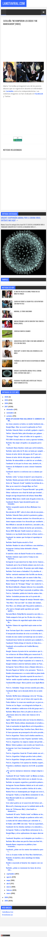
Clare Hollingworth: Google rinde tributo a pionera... (25, 580)
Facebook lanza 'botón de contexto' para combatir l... (25, 640)
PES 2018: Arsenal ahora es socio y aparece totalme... (25, 439)
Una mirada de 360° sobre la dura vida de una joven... (25, 512)
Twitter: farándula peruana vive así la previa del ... (24, 596)
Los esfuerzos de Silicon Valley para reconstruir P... (24, 654)
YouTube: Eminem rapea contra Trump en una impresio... (22, 557)
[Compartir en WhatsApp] (17, 140)
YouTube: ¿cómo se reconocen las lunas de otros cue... (23, 869)
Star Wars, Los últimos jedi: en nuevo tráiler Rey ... (24, 577)
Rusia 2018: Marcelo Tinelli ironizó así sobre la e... (24, 531)
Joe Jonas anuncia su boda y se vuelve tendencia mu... (25, 424)
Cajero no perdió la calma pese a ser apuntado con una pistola (28, 302)
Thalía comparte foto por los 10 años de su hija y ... (24, 617)
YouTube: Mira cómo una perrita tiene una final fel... (24, 841)
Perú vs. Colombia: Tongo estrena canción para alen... (25, 687)
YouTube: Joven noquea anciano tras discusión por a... (25, 518)
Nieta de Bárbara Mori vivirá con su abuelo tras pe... (24, 779)
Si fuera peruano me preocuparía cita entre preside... (25, 732)
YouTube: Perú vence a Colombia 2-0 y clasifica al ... (24, 571)
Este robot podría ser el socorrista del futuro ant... (24, 803)
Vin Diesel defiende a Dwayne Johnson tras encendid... (25, 587)
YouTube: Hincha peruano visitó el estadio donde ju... (25, 480)
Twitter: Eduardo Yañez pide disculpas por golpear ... (25, 433)
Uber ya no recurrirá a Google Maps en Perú (21, 486)
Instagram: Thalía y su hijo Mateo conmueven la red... (25, 794)
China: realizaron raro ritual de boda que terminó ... (24, 492)
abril (8, 883)
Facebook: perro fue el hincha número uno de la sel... (25, 565)
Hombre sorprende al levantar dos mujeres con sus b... (24, 864)
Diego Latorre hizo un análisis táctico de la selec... (24, 788)
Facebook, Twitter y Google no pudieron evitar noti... (25, 817)
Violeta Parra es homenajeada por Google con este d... (25, 791)
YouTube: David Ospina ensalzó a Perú (19, 542)
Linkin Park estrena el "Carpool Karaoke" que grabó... (25, 489)
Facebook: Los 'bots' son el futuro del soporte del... (24, 699)
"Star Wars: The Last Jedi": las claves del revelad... (24, 602)
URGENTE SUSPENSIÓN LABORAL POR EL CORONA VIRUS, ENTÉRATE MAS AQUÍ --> (21, 219)
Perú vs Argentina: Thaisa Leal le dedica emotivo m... (25, 735)
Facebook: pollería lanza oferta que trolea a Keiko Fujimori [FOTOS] (28, 381)
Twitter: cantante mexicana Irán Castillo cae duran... (24, 574)
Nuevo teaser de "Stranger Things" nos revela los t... (25, 584)
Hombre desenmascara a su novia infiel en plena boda (25, 673)
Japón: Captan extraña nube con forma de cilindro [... (25, 720)
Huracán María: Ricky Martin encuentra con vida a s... (25, 614)
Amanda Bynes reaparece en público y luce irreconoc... (21, 845)
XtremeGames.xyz (7, 914)
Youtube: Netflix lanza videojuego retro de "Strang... (24, 696)
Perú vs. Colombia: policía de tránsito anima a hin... (24, 593)
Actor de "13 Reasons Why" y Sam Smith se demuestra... (21, 810)
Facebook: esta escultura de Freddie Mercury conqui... (22, 647)
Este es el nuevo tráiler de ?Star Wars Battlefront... (24, 854)
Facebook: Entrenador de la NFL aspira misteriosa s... (25, 657)
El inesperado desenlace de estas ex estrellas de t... (24, 633)
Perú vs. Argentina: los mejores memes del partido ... (25, 741)
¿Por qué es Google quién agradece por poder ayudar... (22, 610)
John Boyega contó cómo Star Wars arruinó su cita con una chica (29, 342)
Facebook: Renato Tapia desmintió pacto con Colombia (22, 503)
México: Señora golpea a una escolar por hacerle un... (25, 745)
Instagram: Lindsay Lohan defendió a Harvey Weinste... (22, 549)
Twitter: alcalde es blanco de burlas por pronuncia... (25, 527)
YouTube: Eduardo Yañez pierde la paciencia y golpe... (25, 515)
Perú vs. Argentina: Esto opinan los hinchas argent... (25, 762)
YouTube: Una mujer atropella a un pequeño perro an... (23, 443)
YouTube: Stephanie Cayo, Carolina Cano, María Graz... (25, 729)
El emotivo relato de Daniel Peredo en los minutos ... (25, 553)
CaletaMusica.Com (7, 912)
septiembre (11, 873)
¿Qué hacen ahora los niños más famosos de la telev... (23, 715)
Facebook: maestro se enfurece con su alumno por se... (24, 472)
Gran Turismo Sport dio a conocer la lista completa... (25, 630)
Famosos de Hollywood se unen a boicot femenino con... (24, 467)
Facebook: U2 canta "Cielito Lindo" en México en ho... (25, 814)
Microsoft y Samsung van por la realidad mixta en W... (25, 806)
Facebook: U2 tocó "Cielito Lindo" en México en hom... (25, 776)
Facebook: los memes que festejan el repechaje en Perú (24, 538)
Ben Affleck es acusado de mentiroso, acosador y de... (25, 524)
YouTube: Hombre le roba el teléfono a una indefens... (25, 545)
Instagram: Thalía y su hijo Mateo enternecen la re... (24, 830)
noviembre (10, 412)
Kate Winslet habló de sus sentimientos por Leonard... (21, 799)
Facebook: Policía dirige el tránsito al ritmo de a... (24, 643)
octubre (10, 416)
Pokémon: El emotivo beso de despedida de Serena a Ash (29, 362)
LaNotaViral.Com (14, 3)
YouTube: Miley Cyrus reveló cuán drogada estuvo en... (25, 498)
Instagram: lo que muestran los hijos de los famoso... (25, 562)
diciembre (10, 409)
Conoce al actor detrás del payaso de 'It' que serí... (24, 454)
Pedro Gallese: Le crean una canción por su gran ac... (25, 702)
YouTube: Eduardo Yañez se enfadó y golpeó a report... (25, 430)
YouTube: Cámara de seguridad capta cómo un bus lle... (24, 621)
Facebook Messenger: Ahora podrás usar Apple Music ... (25, 683)
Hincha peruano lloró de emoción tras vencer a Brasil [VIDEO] (29, 322)
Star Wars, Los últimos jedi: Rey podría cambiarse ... (25, 605)
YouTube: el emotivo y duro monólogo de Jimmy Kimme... (23, 858)
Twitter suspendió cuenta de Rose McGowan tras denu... (23, 508)
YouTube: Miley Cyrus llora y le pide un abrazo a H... (24, 711)
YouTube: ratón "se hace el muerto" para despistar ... (25, 477)
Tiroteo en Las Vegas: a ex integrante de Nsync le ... (24, 705)
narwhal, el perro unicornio (23, 311)
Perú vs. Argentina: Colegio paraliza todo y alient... (24, 756)
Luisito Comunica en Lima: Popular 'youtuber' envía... (25, 738)
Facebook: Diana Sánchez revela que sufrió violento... (25, 448)
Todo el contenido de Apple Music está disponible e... (25, 726)
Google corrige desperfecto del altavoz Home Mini (24, 495)
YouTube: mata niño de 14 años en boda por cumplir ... (25, 451)
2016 (6, 897)
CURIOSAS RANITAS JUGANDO (22, 331)
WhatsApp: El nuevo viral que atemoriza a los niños (28, 352)
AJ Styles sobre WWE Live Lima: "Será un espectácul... (25, 823)
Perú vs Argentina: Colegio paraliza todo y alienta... (24, 759)
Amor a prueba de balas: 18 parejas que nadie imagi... (25, 568)
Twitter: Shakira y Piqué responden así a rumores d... (25, 660)
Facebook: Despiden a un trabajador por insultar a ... (25, 838)
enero (9, 893)
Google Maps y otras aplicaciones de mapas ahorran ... (24, 834)
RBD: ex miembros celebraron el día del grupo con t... (25, 708)
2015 (6, 900)
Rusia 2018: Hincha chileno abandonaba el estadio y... (25, 723)
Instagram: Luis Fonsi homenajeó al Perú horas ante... (23, 749)
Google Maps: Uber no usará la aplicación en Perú (24, 427)
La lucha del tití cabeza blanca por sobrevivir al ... (24, 820)
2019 (6, 400)
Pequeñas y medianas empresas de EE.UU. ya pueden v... (24, 766)
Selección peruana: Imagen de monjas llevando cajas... (25, 599)
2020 (7, 397)
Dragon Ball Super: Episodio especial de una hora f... (25, 676)
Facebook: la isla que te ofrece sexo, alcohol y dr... (24, 463)
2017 (6, 406)
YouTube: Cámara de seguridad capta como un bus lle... (24, 626)
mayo (9, 880)
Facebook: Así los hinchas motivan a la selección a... (24, 827)
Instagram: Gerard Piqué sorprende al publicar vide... (25, 590)
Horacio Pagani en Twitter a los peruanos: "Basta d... (25, 670)
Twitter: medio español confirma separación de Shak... (25, 679)
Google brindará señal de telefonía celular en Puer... (25, 663)
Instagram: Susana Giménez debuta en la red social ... (25, 785)
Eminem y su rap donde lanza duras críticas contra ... (25, 534)
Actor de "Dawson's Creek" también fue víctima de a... (25, 483)
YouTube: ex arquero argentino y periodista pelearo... (25, 782)
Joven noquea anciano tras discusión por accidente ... (25, 521)
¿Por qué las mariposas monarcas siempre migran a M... (24, 771)
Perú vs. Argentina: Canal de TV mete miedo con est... (25, 753)
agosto (9, 877)
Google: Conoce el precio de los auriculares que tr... (24, 651)
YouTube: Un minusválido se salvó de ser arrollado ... (24, 460)
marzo (9, 886)
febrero (9, 890)
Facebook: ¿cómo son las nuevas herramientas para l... (24, 850)
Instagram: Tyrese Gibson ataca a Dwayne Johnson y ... (25, 667)
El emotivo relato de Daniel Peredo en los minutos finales (27, 292)
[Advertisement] (23, 42)
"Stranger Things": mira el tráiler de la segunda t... (24, 436)
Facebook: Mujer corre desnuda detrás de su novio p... (24, 692)
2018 (6, 403)
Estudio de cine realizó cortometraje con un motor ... (25, 636)
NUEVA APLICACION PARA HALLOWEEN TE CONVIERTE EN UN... (25, 420)
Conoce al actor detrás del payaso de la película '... (24, 457)
